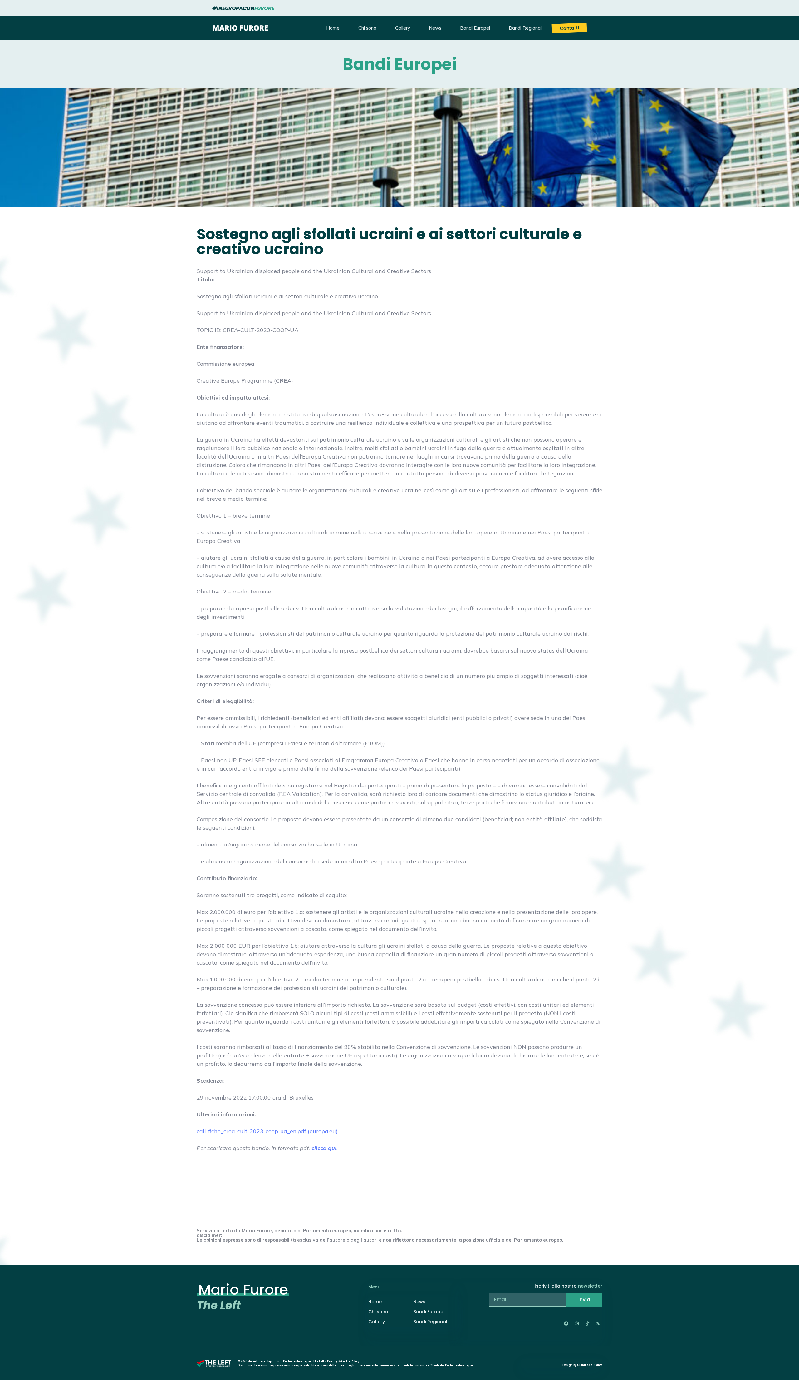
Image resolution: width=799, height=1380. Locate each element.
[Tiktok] (587, 1323)
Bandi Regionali (525, 28)
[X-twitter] (598, 1323)
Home (333, 28)
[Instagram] (576, 1323)
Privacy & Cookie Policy (343, 1361)
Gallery (402, 28)
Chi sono (367, 28)
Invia (584, 1299)
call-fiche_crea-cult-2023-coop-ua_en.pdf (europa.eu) (267, 1131)
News (435, 28)
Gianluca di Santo (589, 1365)
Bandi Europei (475, 28)
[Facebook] (566, 1323)
